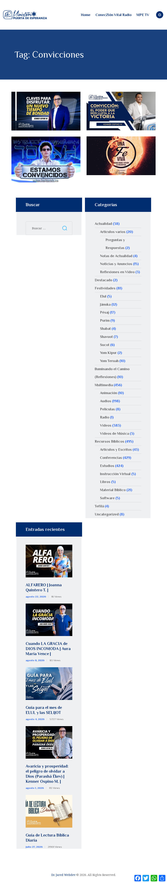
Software (107, 498)
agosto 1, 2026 (35, 787)
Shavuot (106, 337)
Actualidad (103, 224)
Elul (103, 296)
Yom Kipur (108, 353)
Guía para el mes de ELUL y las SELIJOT (44, 710)
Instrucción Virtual (115, 474)
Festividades (105, 288)
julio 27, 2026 (34, 846)
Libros (105, 482)
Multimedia (104, 385)
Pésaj (104, 312)
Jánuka (105, 304)
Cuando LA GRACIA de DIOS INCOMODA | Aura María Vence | (48, 648)
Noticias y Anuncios (116, 264)
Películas (107, 409)
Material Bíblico (113, 490)
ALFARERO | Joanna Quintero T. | (44, 587)
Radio (104, 417)
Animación (108, 393)
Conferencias (111, 458)
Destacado (103, 280)
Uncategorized (107, 514)
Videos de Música (114, 433)
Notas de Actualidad (116, 256)
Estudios (107, 466)
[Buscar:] (49, 228)
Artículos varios (112, 232)
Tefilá (99, 506)
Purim (105, 320)
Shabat (105, 329)
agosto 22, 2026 (36, 596)
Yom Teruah (109, 361)
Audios (105, 401)
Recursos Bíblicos (109, 441)
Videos (105, 425)
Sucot (104, 345)
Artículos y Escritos (116, 449)
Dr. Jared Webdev (63, 875)
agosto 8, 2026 (35, 660)
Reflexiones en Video (117, 272)
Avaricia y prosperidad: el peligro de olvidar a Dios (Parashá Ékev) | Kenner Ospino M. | (47, 774)
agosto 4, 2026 (35, 719)
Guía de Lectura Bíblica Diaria (47, 837)
